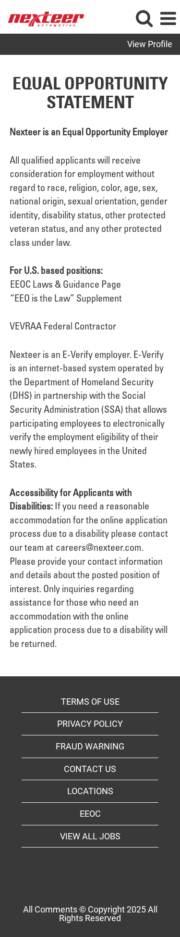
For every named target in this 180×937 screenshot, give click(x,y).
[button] (168, 19)
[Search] (144, 19)
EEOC (90, 814)
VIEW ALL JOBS (90, 836)
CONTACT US (90, 769)
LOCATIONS (90, 791)
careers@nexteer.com (98, 549)
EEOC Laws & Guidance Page (65, 286)
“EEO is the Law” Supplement (66, 299)
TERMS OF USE (90, 701)
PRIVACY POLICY (90, 724)
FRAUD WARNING (90, 746)
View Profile (149, 44)
